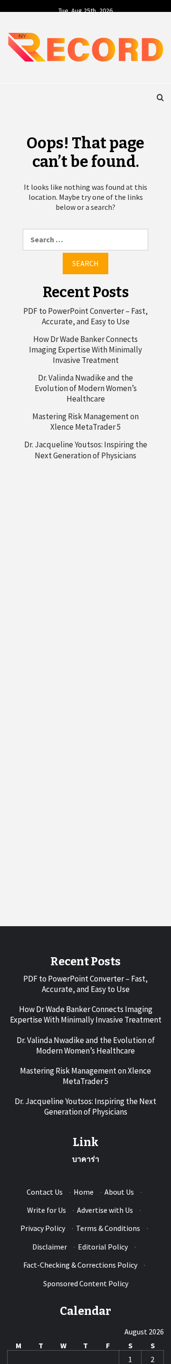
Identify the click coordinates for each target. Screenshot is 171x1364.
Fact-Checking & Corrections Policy (80, 1265)
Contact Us (45, 1192)
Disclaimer (49, 1246)
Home (84, 1192)
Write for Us (46, 1210)
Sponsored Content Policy (85, 1283)
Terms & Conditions (108, 1228)
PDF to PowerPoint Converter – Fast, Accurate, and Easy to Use (85, 316)
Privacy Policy (42, 1228)
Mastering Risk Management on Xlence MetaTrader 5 (85, 421)
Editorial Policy (103, 1246)
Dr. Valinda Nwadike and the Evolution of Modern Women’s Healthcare (86, 388)
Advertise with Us (105, 1210)
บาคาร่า (85, 1159)
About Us (119, 1192)
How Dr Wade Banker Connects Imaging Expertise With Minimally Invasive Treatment (85, 349)
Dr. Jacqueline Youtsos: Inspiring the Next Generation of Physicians (85, 449)
